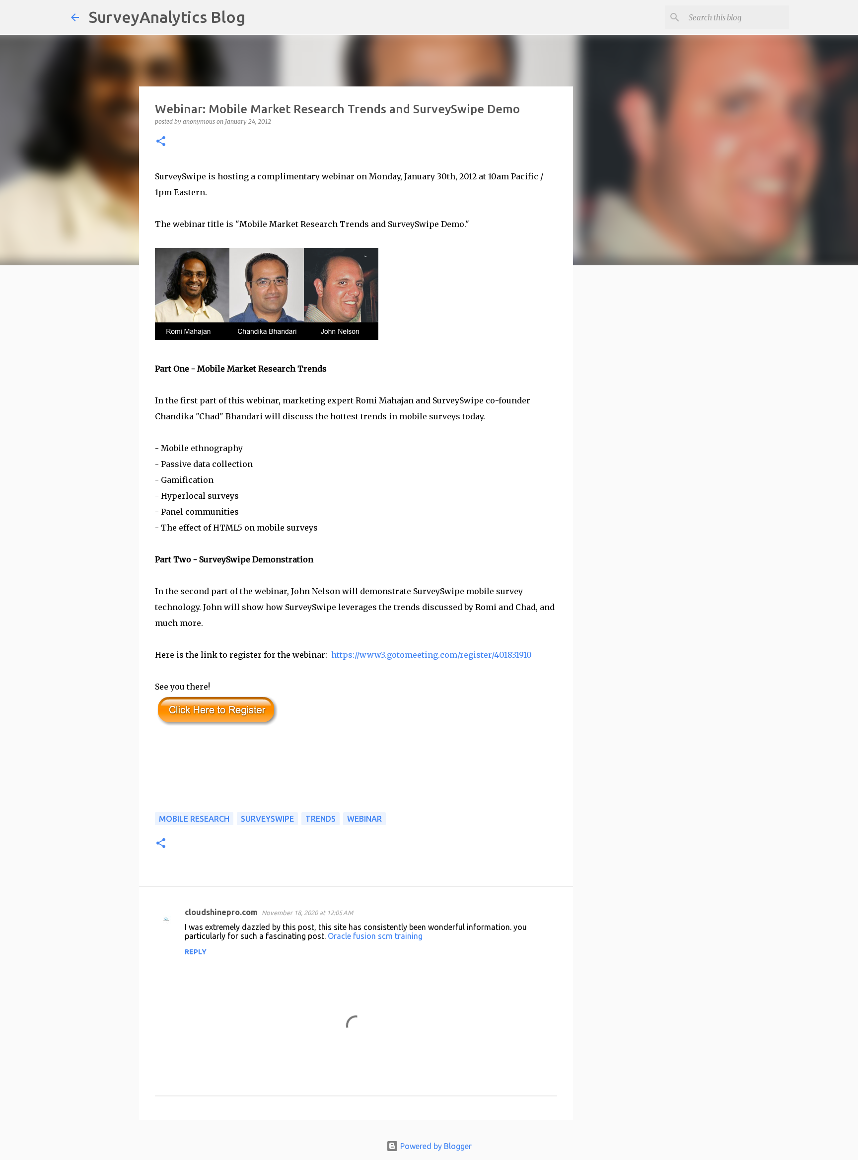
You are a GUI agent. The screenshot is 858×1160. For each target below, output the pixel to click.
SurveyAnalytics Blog (167, 17)
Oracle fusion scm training (375, 935)
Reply (196, 952)
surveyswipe (267, 818)
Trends (320, 818)
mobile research (194, 818)
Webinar (364, 818)
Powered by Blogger (435, 1146)
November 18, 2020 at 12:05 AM (307, 912)
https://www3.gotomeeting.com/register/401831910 (431, 655)
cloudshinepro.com (221, 912)
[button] (161, 142)
